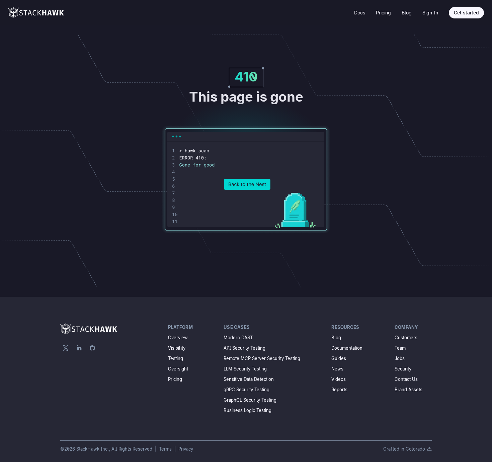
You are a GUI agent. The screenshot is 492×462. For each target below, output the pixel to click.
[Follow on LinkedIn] (79, 348)
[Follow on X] (65, 348)
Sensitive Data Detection (249, 379)
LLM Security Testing (245, 368)
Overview (178, 337)
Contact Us (406, 379)
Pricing (383, 12)
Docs (359, 12)
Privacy (185, 449)
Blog (407, 12)
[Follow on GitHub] (92, 348)
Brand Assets (408, 389)
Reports (339, 389)
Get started (466, 12)
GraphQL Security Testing (250, 400)
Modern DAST (238, 337)
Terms (166, 449)
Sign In (430, 12)
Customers (406, 337)
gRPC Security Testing (246, 389)
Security (403, 368)
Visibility (176, 348)
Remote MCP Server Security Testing (262, 358)
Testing (175, 358)
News (337, 368)
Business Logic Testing (247, 410)
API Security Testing (244, 348)
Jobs (400, 358)
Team (400, 348)
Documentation (346, 348)
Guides (338, 358)
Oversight (178, 368)
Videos (338, 379)
